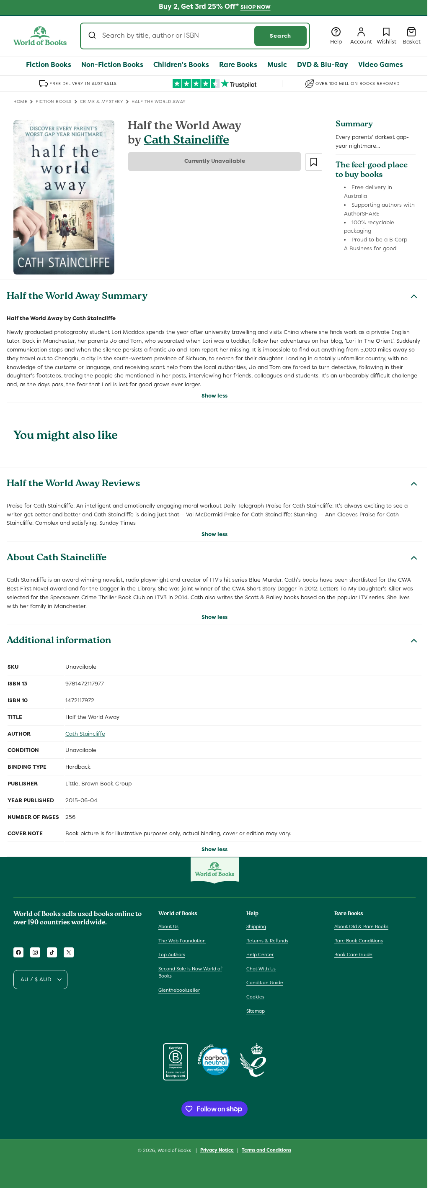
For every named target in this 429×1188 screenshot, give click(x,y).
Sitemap (255, 1011)
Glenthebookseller (179, 990)
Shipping (256, 926)
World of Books (175, 1150)
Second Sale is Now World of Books (190, 972)
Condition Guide (264, 982)
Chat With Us (261, 968)
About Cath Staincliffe (56, 559)
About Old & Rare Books (361, 926)
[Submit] (93, 36)
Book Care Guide (353, 954)
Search (280, 36)
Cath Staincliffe (186, 141)
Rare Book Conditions (358, 940)
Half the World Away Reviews (73, 484)
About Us (168, 926)
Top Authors (171, 954)
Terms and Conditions (266, 1149)
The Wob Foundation (182, 940)
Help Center (260, 954)
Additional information (59, 641)
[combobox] (195, 36)
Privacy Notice (217, 1149)
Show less (214, 396)
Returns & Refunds (267, 940)
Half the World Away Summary (77, 297)
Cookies (255, 996)
